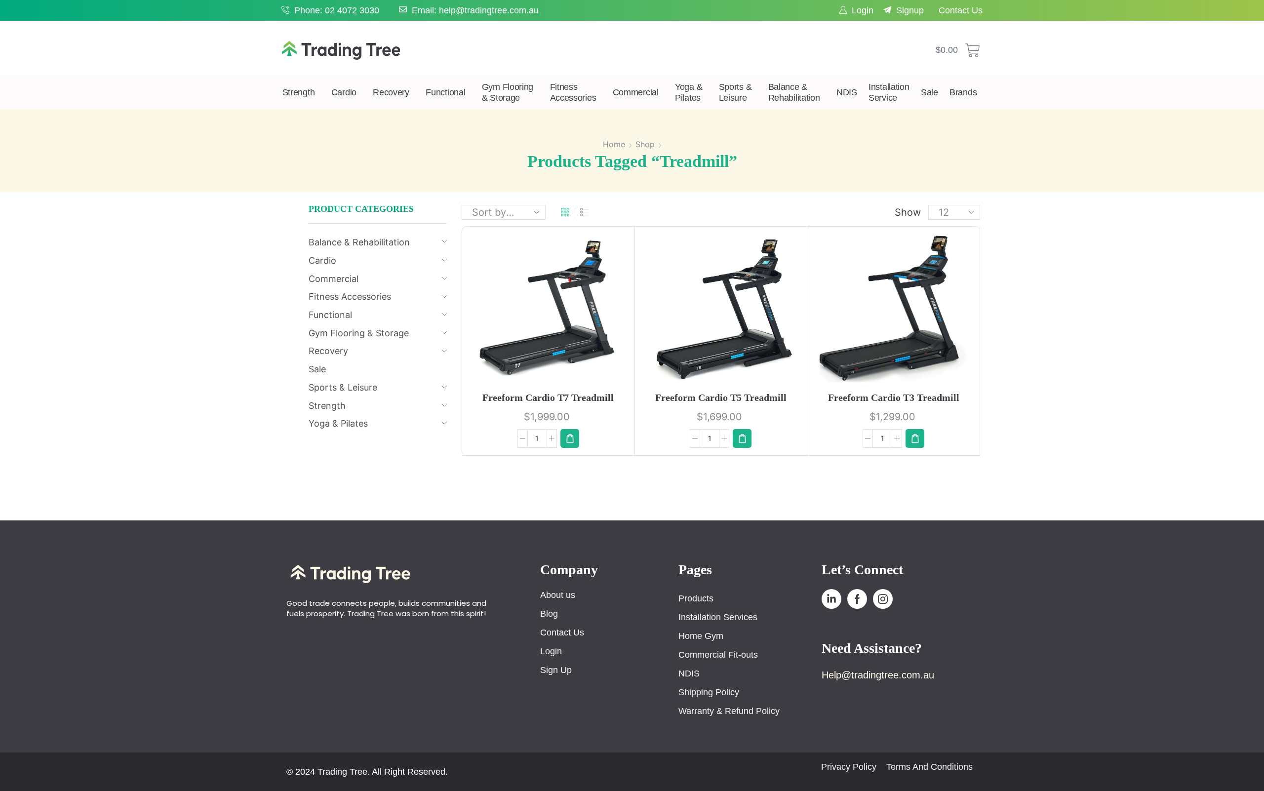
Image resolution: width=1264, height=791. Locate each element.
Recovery (391, 92)
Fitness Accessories (573, 92)
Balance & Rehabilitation (794, 92)
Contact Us (961, 10)
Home (614, 144)
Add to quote (563, 313)
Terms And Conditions (929, 766)
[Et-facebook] (857, 599)
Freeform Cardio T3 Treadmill (893, 397)
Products (695, 598)
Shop (645, 144)
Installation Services (717, 617)
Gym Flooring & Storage (507, 92)
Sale (929, 92)
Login (862, 10)
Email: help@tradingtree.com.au (475, 10)
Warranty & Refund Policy (729, 711)
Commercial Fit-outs (718, 655)
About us (557, 595)
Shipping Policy (708, 692)
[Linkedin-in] (831, 599)
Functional (445, 92)
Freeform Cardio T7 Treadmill (548, 397)
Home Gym (700, 636)
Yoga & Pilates (688, 92)
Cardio (343, 92)
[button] (569, 438)
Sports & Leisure (735, 92)
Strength (298, 92)
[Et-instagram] (883, 599)
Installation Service (889, 92)
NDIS (846, 92)
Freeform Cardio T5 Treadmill (721, 397)
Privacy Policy (848, 766)
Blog (549, 614)
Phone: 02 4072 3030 (336, 10)
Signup (910, 10)
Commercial (636, 92)
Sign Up (556, 670)
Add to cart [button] (538, 312)
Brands (963, 92)
